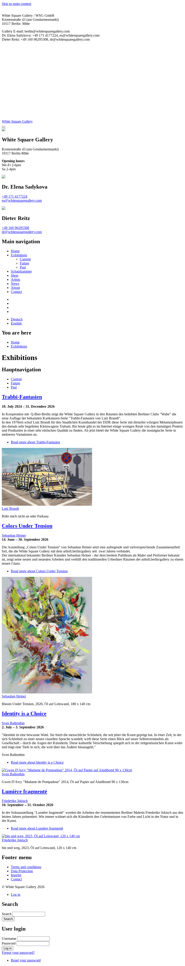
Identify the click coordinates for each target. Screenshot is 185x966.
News (15, 283)
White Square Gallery (17, 121)
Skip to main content (16, 4)
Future (24, 263)
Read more (35, 442)
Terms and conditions (26, 867)
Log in (15, 894)
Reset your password (26, 960)
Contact (16, 292)
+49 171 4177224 (14, 196)
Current (25, 259)
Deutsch (17, 319)
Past (23, 267)
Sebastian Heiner (14, 535)
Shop (14, 275)
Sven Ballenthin (13, 723)
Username (9, 938)
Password (9, 943)
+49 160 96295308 (15, 228)
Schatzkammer (21, 271)
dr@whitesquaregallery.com (22, 232)
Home (15, 251)
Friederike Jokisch (15, 801)
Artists (15, 279)
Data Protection (22, 871)
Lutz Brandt (10, 508)
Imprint (16, 875)
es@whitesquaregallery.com (22, 200)
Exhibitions (19, 255)
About (15, 288)
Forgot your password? (18, 952)
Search (7, 914)
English (16, 323)
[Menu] (3, 126)
